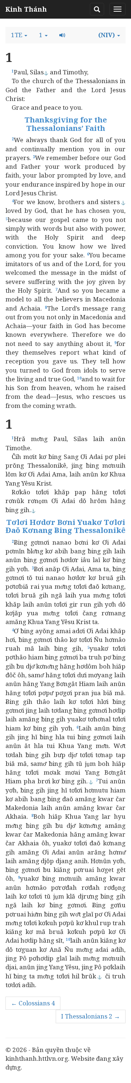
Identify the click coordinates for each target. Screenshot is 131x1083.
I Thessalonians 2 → (90, 1016)
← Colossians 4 (33, 1003)
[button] (19, 35)
